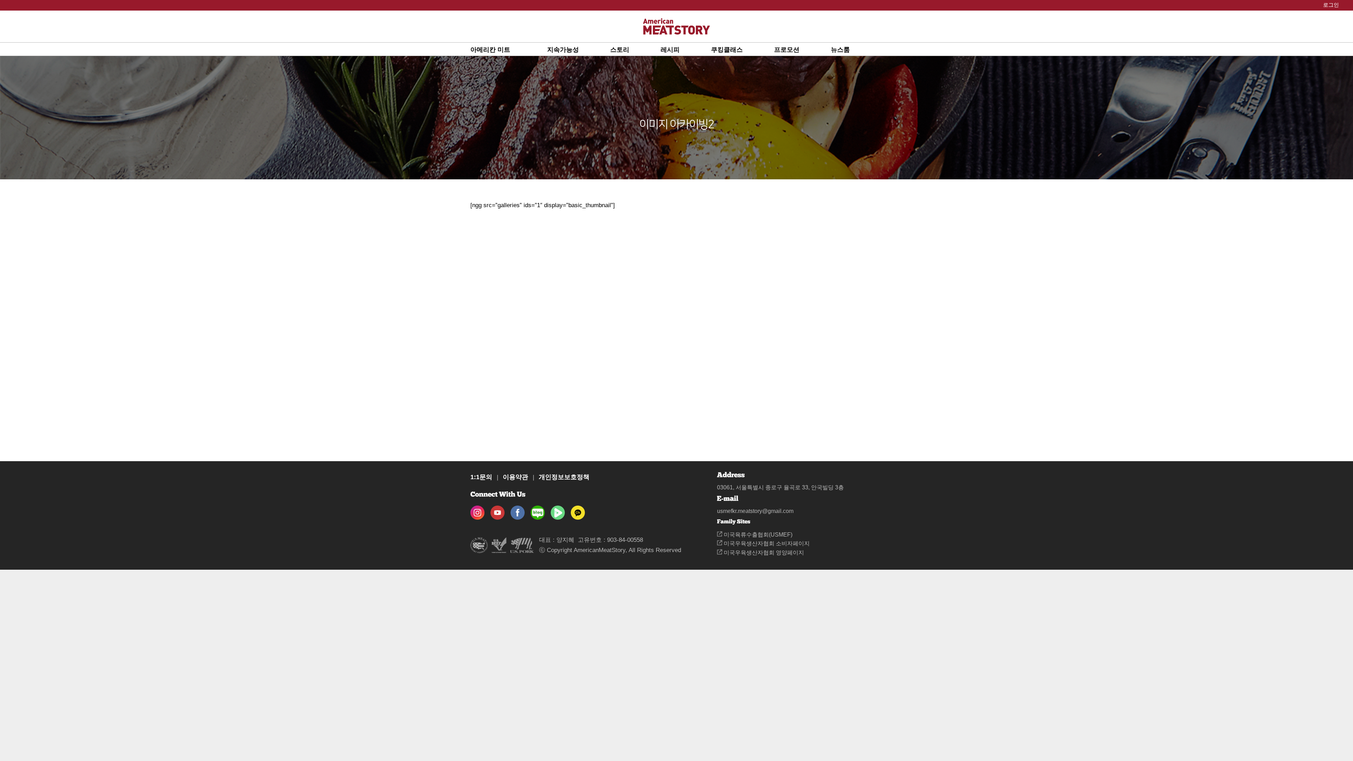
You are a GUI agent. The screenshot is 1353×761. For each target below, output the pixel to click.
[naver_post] (538, 510)
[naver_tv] (558, 510)
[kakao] (578, 510)
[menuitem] (508, 49)
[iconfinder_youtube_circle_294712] (497, 510)
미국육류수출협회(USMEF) (757, 535)
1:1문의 (481, 477)
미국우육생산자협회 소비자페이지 (766, 543)
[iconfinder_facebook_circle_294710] (518, 510)
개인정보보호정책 (564, 477)
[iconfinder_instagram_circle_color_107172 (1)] (477, 510)
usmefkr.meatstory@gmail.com (755, 511)
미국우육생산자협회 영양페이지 (763, 553)
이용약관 (515, 477)
